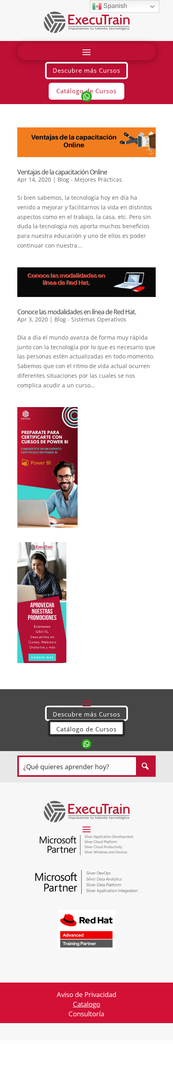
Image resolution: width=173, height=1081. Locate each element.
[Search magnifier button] (145, 766)
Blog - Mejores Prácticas (90, 179)
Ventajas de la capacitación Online (62, 172)
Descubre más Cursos (86, 70)
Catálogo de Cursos (86, 729)
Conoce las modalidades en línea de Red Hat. (76, 311)
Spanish (114, 5)
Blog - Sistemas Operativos (90, 319)
